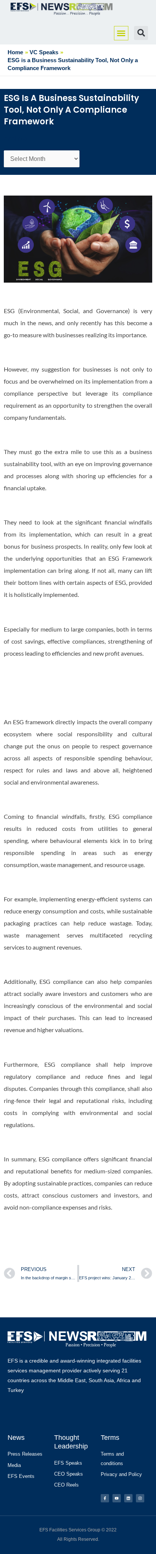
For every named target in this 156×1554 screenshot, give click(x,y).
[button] (121, 33)
